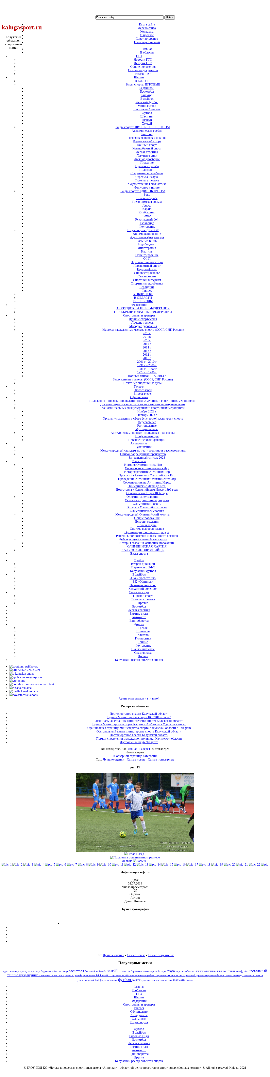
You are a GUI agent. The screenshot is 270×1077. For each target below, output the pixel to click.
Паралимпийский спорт (147, 262)
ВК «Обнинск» (143, 581)
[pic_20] (229, 864)
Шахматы (146, 116)
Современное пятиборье (146, 173)
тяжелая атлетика (253, 975)
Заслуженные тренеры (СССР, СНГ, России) (143, 379)
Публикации (143, 447)
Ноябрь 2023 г (147, 411)
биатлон (89, 971)
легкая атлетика (205, 971)
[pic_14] (155, 864)
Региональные (147, 425)
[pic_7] (72, 864)
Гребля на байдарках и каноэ (146, 137)
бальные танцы (61, 971)
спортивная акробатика (121, 975)
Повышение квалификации (146, 439)
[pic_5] (50, 864)
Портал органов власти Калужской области (139, 713)
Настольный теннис (146, 109)
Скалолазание (147, 276)
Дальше (127, 861)
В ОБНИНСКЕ (143, 294)
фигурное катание (109, 980)
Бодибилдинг (147, 244)
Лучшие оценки (113, 759)
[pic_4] (39, 864)
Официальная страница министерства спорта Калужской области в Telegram (139, 728)
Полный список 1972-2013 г (147, 375)
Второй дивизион (143, 563)
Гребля (142, 627)
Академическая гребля (147, 130)
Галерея (144, 748)
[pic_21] (242, 864)
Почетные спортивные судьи (142, 383)
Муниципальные (146, 429)
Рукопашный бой (147, 219)
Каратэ (147, 208)
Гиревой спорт (143, 595)
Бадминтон (146, 88)
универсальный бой (88, 979)
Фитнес (147, 290)
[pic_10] (105, 864)
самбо (106, 975)
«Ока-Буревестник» (143, 578)
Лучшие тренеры (142, 322)
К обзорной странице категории (135, 756)
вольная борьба (130, 971)
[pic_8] (83, 864)
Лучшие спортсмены (143, 319)
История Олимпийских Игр (143, 464)
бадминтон (47, 971)
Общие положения (143, 66)
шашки (189, 980)
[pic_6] (61, 864)
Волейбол (147, 98)
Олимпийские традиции (143, 496)
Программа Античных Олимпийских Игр (147, 475)
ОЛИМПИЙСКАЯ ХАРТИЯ (147, 546)
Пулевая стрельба (147, 166)
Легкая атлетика (147, 152)
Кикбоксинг (147, 212)
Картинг (147, 251)
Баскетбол (147, 91)
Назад (140, 853)
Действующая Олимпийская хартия (143, 539)
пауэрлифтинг (29, 975)
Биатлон (147, 134)
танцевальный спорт (214, 975)
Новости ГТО (143, 59)
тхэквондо (238, 975)
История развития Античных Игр (147, 471)
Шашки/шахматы (143, 649)
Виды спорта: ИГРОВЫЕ (143, 84)
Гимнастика (143, 638)
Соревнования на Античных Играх (147, 482)
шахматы (179, 979)
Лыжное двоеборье (147, 159)
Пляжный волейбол (143, 585)
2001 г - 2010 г (147, 361)
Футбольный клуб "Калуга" (139, 742)
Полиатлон (146, 169)
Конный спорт (147, 144)
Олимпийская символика (147, 511)
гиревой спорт (158, 971)
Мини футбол (147, 105)
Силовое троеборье (147, 272)
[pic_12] (130, 864)
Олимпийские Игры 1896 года (147, 493)
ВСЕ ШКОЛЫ (143, 301)
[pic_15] (167, 864)
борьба (103, 971)
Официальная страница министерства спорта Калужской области (139, 720)
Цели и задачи (147, 525)
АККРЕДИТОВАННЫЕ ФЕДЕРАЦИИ (143, 308)
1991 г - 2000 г (147, 365)
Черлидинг (147, 287)
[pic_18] (205, 864)
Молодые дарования (143, 326)
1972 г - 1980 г (147, 372)
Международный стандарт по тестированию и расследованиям (143, 450)
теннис (229, 975)
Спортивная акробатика (147, 283)
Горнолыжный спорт (147, 141)
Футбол (147, 113)
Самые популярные (161, 759)
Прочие (143, 603)
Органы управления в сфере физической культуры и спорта (143, 418)
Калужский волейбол (142, 588)
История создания (147, 521)
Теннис (143, 642)
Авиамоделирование (147, 233)
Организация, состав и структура (147, 532)
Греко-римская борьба (147, 201)
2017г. (147, 336)
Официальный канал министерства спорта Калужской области (138, 731)
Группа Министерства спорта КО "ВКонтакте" (139, 717)
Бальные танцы (147, 240)
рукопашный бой (92, 975)
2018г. (147, 333)
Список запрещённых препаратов (143, 454)
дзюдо (171, 971)
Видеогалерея (143, 393)
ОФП (147, 258)
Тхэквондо (147, 223)
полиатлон (57, 975)
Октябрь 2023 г (147, 415)
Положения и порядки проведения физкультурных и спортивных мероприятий (142, 400)
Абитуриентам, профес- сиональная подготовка (143, 432)
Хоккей (147, 123)
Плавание (147, 162)
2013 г (147, 351)
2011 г (147, 358)
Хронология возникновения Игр (147, 468)
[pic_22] (254, 864)
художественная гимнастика (157, 979)
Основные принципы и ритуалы (147, 500)
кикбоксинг (189, 971)
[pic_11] (117, 864)
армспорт (36, 971)
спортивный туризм (192, 975)
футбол (125, 979)
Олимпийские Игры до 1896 (147, 486)
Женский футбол (147, 102)
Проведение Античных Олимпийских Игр (147, 479)
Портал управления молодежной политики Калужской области (139, 738)
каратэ (179, 971)
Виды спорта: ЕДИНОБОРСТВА (143, 191)
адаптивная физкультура (17, 971)
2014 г (147, 347)
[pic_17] (192, 864)
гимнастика (144, 971)
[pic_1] (7, 864)
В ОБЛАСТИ (143, 297)
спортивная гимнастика (168, 975)
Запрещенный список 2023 (147, 457)
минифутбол (242, 971)
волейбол (114, 971)
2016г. (147, 340)
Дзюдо (147, 205)
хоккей (136, 979)
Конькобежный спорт (146, 148)
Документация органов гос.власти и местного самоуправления (142, 404)
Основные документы (143, 70)
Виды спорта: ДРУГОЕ (143, 230)
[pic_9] (94, 864)
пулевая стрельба (73, 975)
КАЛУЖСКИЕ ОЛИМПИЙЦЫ (143, 550)
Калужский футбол (143, 571)
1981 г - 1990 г (147, 368)
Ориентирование (147, 255)
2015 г (147, 344)
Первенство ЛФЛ (143, 567)
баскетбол (77, 971)
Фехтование (147, 226)
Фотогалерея (143, 390)
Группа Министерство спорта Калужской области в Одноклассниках (139, 724)
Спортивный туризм (147, 280)
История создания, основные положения (146, 543)
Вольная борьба (147, 198)
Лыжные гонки (147, 155)
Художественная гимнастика (146, 184)
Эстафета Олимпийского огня (147, 507)
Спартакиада (143, 652)
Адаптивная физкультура (147, 237)
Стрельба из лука (147, 176)
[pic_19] (135, 851)
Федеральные (147, 422)
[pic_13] (142, 864)
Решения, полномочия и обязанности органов (147, 535)
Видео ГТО (143, 73)
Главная (132, 748)
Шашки (147, 120)
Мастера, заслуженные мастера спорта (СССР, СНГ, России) (143, 329)
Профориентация (147, 436)
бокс (96, 971)
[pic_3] (28, 864)
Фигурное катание (147, 187)
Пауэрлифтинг (147, 269)
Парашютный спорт (146, 265)
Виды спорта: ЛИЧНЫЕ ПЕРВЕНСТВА (143, 127)
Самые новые (136, 759)
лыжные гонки (226, 971)
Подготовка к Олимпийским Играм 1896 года (147, 489)
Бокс (147, 194)
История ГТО (143, 63)
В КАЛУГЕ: (143, 81)
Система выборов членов (147, 528)
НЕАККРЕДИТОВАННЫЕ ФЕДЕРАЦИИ (143, 312)
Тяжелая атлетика (147, 180)
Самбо (147, 216)
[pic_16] (180, 864)
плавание (45, 975)
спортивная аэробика (144, 975)
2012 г (147, 354)
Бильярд (146, 95)
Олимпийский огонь (147, 503)
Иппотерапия (147, 248)
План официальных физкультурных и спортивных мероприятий (142, 407)
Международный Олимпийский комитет (143, 514)
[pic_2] (17, 864)
